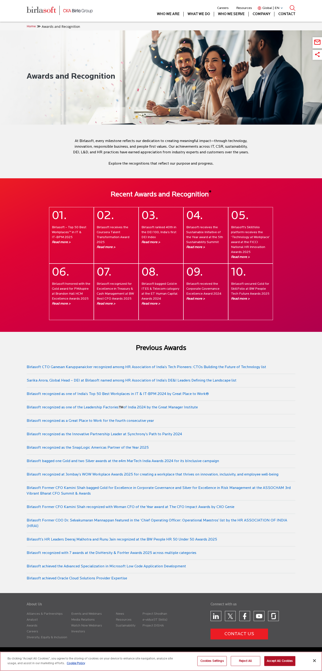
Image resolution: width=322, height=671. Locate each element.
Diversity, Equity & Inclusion (47, 637)
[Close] (314, 660)
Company (261, 14)
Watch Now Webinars (86, 625)
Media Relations (83, 620)
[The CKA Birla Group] (78, 11)
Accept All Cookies (280, 661)
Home (31, 26)
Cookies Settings (212, 661)
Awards (32, 625)
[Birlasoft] (45, 10)
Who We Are (168, 14)
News (120, 614)
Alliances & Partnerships (45, 614)
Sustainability (126, 625)
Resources (244, 8)
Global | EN (270, 8)
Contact (286, 14)
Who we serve (231, 14)
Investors (78, 631)
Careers (223, 8)
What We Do (199, 14)
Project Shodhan (154, 614)
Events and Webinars (86, 614)
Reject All (245, 661)
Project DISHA (153, 625)
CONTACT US (239, 634)
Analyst (32, 620)
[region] (161, 661)
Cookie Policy (76, 663)
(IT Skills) (160, 620)
